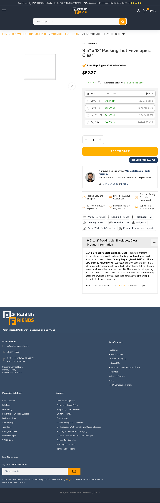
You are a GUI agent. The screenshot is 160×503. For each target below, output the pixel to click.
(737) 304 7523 (38, 3)
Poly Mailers (124, 285)
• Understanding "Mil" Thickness (69, 422)
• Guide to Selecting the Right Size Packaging (74, 436)
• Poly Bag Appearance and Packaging (71, 431)
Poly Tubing (7, 409)
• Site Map (113, 372)
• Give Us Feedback (117, 376)
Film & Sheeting (8, 401)
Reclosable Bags (9, 418)
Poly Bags (6, 405)
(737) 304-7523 (111, 183)
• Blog (111, 380)
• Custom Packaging (117, 358)
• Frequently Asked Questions (68, 409)
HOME (5, 34)
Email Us (125, 183)
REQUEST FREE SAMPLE (143, 160)
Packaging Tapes (9, 436)
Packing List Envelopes (64, 34)
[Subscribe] (74, 471)
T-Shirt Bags (7, 440)
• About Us (113, 350)
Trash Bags (6, 427)
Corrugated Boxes (9, 431)
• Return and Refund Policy (67, 405)
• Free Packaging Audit (65, 401)
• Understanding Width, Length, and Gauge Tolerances (78, 427)
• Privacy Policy (62, 418)
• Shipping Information (65, 444)
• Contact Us (114, 363)
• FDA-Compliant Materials (120, 385)
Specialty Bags (8, 422)
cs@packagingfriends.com (98, 3)
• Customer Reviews (64, 414)
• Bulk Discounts (116, 354)
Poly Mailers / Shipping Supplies (29, 34)
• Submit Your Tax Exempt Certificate (124, 367)
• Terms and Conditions (65, 449)
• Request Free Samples (65, 440)
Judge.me (70, 479)
